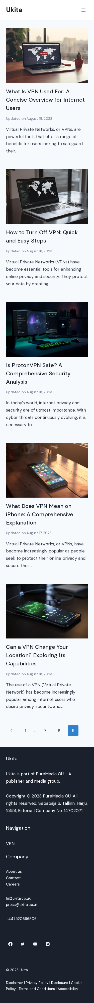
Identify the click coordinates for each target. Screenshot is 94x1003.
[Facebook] (10, 944)
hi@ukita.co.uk (18, 898)
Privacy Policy (37, 982)
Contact (13, 877)
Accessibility (68, 988)
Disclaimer (14, 982)
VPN (10, 843)
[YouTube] (35, 944)
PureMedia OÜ (50, 774)
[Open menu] (83, 10)
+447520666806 (21, 918)
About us (14, 871)
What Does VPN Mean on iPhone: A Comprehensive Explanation (39, 514)
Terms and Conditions (37, 988)
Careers (13, 884)
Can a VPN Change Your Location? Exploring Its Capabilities (37, 655)
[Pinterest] (48, 944)
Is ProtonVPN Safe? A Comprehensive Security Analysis (38, 373)
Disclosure (59, 982)
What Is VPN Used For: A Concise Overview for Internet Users (45, 100)
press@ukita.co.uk (22, 904)
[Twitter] (23, 944)
